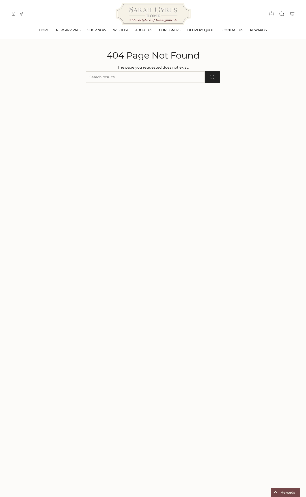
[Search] (212, 77)
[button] (97, 30)
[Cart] (292, 14)
